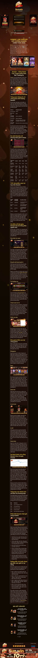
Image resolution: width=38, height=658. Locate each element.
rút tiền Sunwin (23, 545)
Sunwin (11, 45)
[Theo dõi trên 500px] (22, 646)
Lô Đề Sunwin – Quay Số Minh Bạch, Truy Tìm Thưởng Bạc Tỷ (22, 623)
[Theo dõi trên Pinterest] (19, 646)
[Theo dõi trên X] (13, 646)
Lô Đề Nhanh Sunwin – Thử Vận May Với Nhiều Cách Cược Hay (22, 630)
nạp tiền (20, 332)
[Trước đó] (18, 637)
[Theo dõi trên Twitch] (24, 646)
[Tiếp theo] (19, 637)
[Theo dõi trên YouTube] (21, 646)
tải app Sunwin (21, 292)
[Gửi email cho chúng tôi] (15, 646)
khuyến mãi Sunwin (23, 272)
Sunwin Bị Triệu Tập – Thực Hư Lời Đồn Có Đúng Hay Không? (22, 616)
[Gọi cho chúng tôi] (17, 646)
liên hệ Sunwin (24, 600)
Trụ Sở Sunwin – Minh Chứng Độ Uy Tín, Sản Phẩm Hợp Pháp (22, 609)
